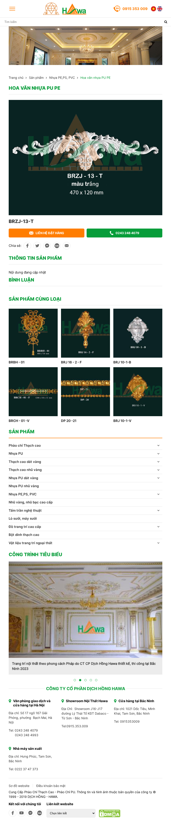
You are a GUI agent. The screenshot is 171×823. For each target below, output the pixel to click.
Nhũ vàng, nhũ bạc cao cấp (31, 502)
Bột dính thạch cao (24, 535)
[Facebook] (12, 813)
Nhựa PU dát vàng (23, 478)
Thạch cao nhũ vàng (25, 470)
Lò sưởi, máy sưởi (23, 518)
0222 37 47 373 (26, 769)
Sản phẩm (36, 77)
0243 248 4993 (26, 735)
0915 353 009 (135, 8)
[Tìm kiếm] (165, 22)
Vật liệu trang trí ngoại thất (30, 543)
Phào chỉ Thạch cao (25, 445)
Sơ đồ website (19, 786)
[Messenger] (30, 813)
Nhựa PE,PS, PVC (62, 77)
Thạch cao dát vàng (25, 462)
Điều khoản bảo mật (50, 786)
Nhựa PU (16, 453)
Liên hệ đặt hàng (50, 233)
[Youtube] (21, 813)
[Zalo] (39, 813)
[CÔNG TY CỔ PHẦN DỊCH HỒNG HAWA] (65, 8)
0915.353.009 (77, 726)
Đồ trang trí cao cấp (25, 527)
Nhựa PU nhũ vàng (24, 486)
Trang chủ (16, 77)
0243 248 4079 (127, 233)
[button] (74, 680)
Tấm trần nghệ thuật (25, 510)
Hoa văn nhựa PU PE (95, 77)
